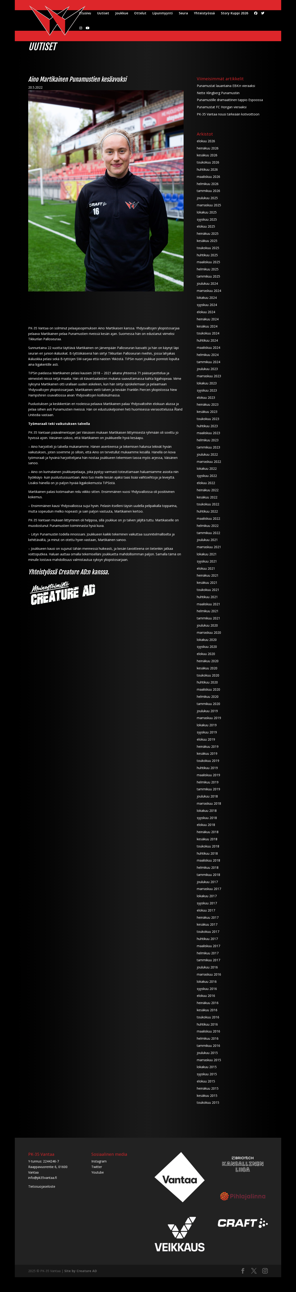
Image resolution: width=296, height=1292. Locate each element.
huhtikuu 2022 (207, 511)
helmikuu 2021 (208, 611)
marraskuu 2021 (209, 547)
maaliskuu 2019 (208, 775)
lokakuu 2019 (207, 725)
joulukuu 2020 (207, 625)
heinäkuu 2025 (208, 233)
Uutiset (103, 13)
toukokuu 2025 (208, 248)
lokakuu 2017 (207, 896)
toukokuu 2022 (208, 504)
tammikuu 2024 (208, 362)
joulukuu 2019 (207, 711)
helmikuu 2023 (208, 440)
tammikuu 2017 (208, 960)
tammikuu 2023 (208, 447)
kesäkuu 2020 (207, 668)
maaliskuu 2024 (208, 347)
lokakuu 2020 (207, 639)
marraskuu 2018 (209, 803)
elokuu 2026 (206, 141)
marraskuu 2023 (209, 376)
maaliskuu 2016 (208, 1031)
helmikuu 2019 (208, 782)
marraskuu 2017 (209, 889)
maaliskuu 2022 (208, 518)
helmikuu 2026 (208, 184)
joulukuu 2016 (207, 967)
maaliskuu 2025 (208, 262)
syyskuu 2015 (207, 1074)
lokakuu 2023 (207, 383)
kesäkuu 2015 (207, 1095)
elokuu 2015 (206, 1081)
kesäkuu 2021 (207, 582)
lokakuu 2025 (207, 212)
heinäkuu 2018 (208, 832)
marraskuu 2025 (209, 205)
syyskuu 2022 (207, 475)
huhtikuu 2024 (207, 340)
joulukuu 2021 (207, 540)
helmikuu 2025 (208, 269)
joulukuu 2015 (207, 1053)
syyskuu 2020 (207, 646)
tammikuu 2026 (208, 191)
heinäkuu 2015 (208, 1088)
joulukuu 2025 (207, 198)
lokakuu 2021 (207, 554)
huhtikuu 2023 (207, 426)
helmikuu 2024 (208, 354)
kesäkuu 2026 (207, 155)
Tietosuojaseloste (41, 1186)
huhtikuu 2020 (207, 682)
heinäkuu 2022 (208, 490)
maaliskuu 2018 (208, 860)
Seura (183, 13)
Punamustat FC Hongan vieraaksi (222, 107)
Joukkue (121, 13)
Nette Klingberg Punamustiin (218, 93)
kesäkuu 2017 (207, 924)
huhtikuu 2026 (207, 169)
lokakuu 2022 (207, 468)
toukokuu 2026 (208, 162)
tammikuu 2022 (208, 533)
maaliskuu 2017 (208, 946)
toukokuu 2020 (208, 675)
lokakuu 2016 (207, 981)
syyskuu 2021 (207, 561)
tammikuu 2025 (208, 276)
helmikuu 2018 (208, 867)
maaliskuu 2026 (208, 176)
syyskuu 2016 (207, 988)
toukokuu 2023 (208, 419)
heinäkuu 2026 (208, 148)
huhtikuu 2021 (207, 597)
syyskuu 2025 (207, 219)
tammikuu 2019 (208, 789)
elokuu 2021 (206, 568)
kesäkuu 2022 (207, 497)
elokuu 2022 (206, 483)
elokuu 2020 (206, 654)
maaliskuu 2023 (208, 433)
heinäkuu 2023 (208, 404)
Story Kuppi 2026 (234, 13)
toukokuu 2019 (208, 760)
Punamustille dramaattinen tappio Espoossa (230, 100)
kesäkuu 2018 (207, 839)
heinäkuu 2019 (208, 746)
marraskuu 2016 (209, 974)
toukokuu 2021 (208, 589)
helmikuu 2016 (208, 1038)
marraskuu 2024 (209, 290)
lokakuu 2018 (207, 810)
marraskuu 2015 (209, 1060)
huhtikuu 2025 (207, 255)
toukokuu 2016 (208, 1017)
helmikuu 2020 (208, 696)
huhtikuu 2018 (207, 853)
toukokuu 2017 (208, 931)
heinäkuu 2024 (208, 319)
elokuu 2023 (206, 397)
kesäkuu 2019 (207, 753)
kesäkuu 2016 (207, 1010)
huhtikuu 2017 (207, 939)
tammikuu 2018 (208, 874)
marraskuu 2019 (209, 718)
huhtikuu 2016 (207, 1024)
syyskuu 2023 (207, 390)
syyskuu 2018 (207, 818)
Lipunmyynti (162, 13)
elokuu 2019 (206, 739)
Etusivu (85, 13)
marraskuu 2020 (209, 632)
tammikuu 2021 (208, 618)
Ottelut (140, 13)
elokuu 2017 (206, 910)
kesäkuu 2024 (207, 326)
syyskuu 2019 (207, 732)
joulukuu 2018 (207, 796)
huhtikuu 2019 (207, 768)
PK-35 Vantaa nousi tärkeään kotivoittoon (228, 114)
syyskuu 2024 (207, 305)
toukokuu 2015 (208, 1102)
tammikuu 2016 (208, 1045)
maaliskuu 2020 (208, 689)
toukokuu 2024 (208, 333)
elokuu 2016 (206, 995)
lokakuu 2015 (207, 1067)
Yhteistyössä (204, 13)
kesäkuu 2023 (207, 411)
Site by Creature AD (80, 1271)
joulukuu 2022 (207, 454)
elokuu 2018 (206, 824)
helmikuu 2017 (208, 953)
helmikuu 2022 (208, 525)
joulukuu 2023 (207, 369)
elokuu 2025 (206, 226)
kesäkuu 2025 (207, 240)
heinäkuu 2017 (208, 917)
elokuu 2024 (206, 312)
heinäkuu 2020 (208, 661)
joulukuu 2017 (207, 882)
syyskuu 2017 (207, 903)
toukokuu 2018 (208, 846)
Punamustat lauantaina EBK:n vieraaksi (226, 85)
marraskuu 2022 (209, 461)
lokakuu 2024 (207, 297)
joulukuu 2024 (207, 283)
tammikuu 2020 (208, 704)
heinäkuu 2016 (208, 1003)
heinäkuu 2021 (208, 575)
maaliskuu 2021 (208, 604)
